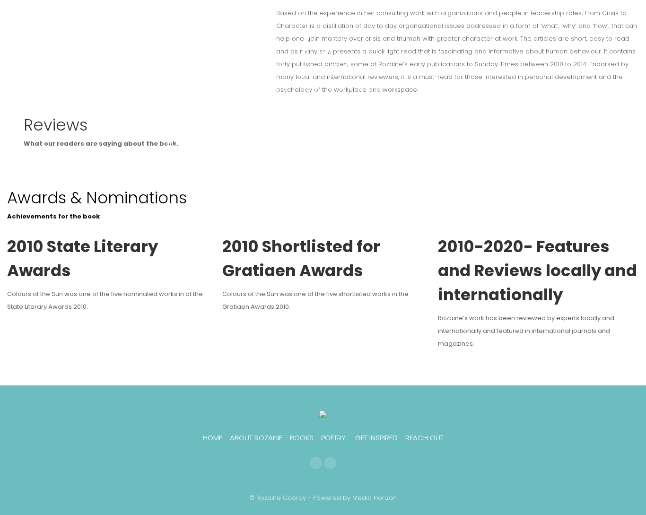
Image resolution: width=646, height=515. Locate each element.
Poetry (333, 438)
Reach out (424, 438)
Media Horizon (374, 497)
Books (302, 438)
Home (212, 438)
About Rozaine (256, 438)
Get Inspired (376, 438)
